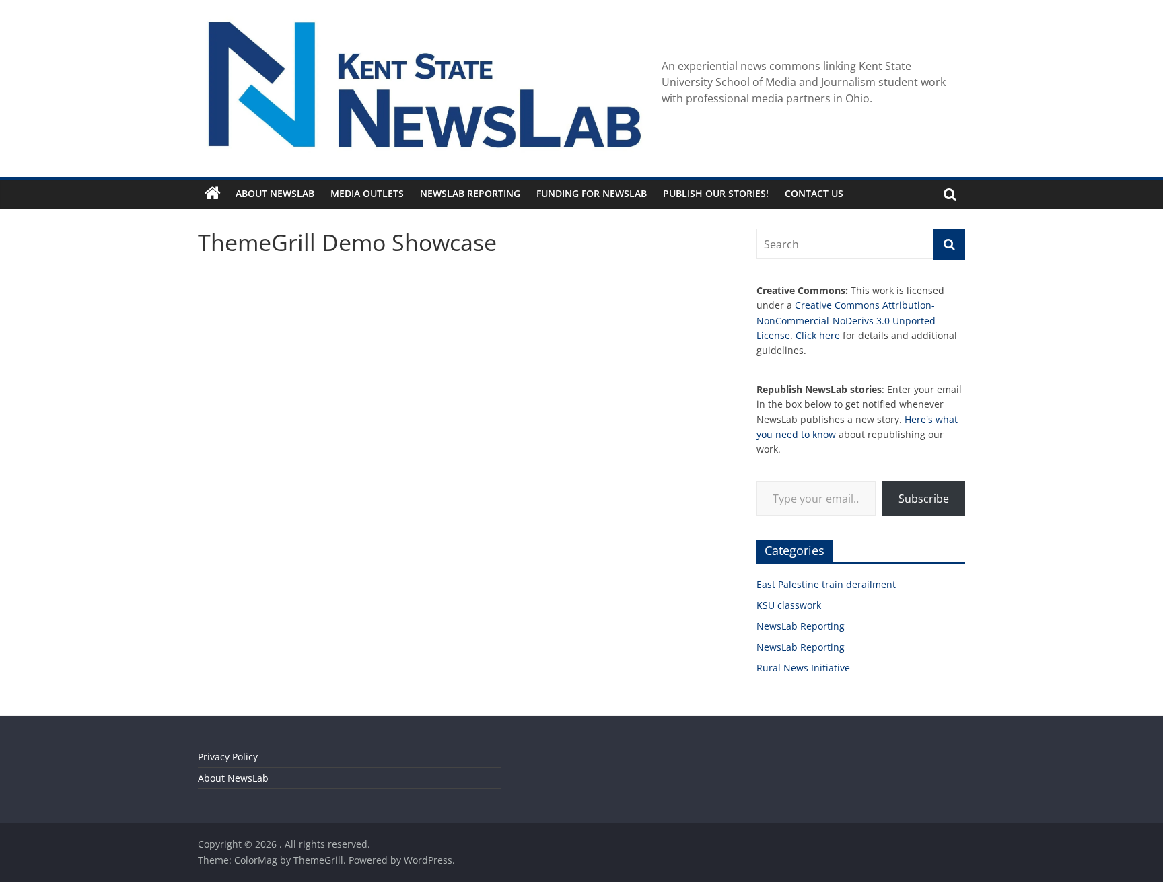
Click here (818, 335)
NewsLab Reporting (470, 193)
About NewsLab (275, 193)
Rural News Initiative (803, 667)
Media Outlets (367, 193)
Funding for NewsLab (591, 193)
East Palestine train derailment (826, 584)
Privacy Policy (228, 756)
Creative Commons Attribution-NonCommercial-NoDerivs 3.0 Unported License (846, 320)
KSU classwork (788, 605)
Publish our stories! (716, 193)
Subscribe (923, 498)
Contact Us (814, 193)
